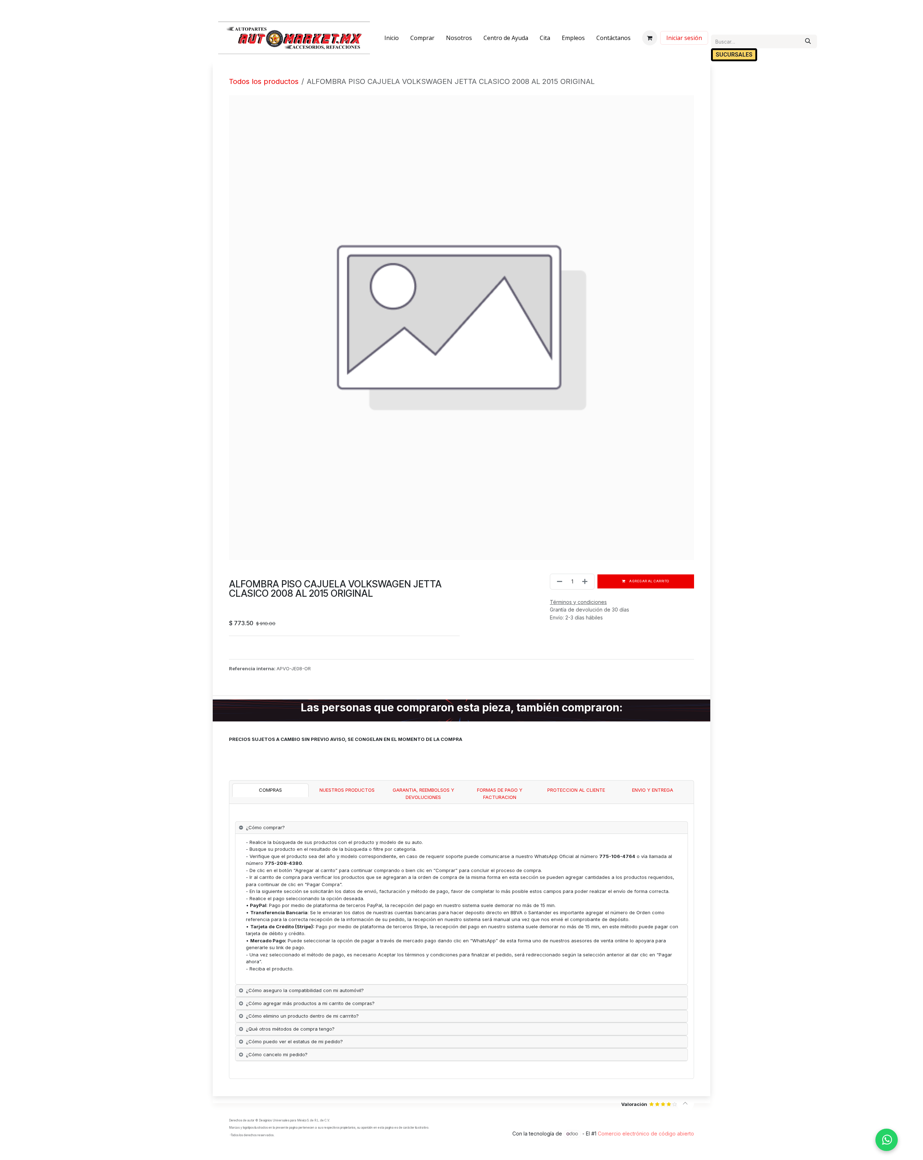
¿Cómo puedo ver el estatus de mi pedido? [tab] (294, 1041)
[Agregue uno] (586, 581)
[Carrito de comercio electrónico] (649, 37)
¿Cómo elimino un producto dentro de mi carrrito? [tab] (302, 1016)
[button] (685, 1103)
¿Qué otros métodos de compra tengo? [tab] (290, 1029)
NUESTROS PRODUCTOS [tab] (347, 790)
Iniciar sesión (684, 38)
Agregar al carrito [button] (649, 581)
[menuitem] (392, 38)
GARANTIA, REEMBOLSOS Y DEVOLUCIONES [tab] (423, 793)
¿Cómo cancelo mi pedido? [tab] (277, 1054)
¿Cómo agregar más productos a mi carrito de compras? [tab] (310, 1003)
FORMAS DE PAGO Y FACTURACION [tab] (499, 793)
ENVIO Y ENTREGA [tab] (652, 790)
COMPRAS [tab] (270, 790)
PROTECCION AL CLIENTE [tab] (576, 790)
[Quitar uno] (558, 581)
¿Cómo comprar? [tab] (265, 827)
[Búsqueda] (808, 41)
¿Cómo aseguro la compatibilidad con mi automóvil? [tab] (305, 990)
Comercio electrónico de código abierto (646, 1133)
